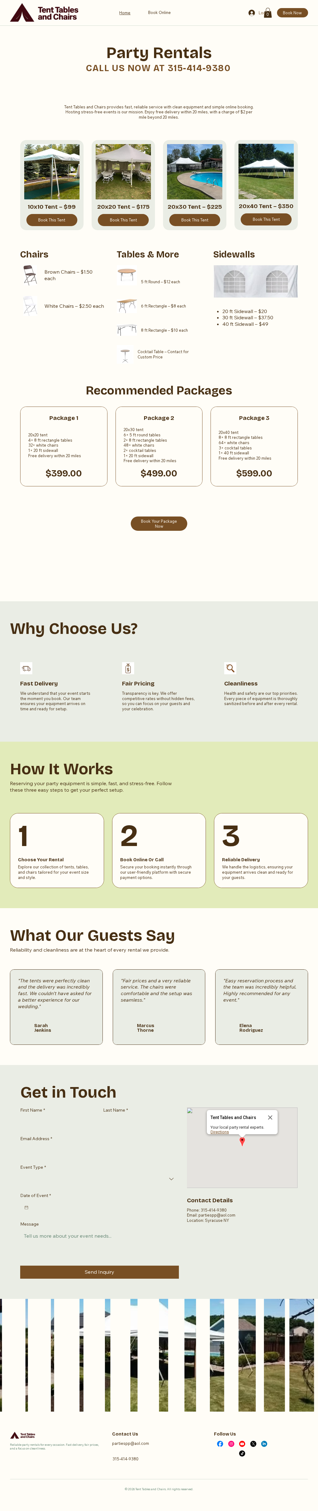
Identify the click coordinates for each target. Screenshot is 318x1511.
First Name (32, 1110)
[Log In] (252, 13)
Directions (220, 1132)
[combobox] (99, 1179)
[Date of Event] (26, 1207)
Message (29, 1224)
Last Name (115, 1110)
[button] (268, 13)
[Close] (270, 1117)
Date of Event (35, 1195)
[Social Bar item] (220, 1444)
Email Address (36, 1138)
